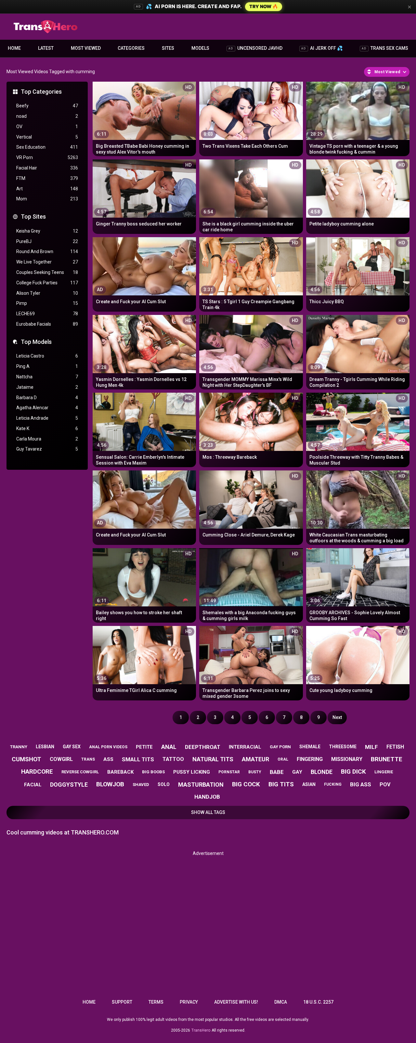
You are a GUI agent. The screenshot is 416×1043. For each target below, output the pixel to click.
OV (47, 126)
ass (108, 759)
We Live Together (47, 261)
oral (283, 759)
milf (371, 747)
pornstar (229, 772)
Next (337, 717)
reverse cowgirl (80, 771)
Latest (46, 48)
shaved (141, 784)
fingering (310, 759)
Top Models (36, 341)
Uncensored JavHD (255, 48)
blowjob (110, 784)
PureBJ (47, 241)
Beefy (47, 105)
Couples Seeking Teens (47, 272)
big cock (246, 784)
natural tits (212, 759)
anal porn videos (108, 747)
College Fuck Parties (47, 282)
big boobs (153, 771)
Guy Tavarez (47, 449)
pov (385, 784)
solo (164, 784)
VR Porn (47, 157)
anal (168, 746)
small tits (138, 759)
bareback (120, 772)
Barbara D (47, 397)
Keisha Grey (47, 231)
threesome (343, 746)
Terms (156, 1002)
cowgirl (61, 759)
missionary (346, 759)
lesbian (45, 746)
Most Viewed (86, 48)
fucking (333, 784)
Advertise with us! (236, 1002)
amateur (255, 759)
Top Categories (41, 91)
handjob (207, 796)
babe (277, 772)
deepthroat (202, 747)
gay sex (72, 746)
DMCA (280, 1002)
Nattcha (47, 376)
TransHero (200, 1030)
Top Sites (33, 216)
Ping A (47, 366)
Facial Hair (47, 167)
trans (88, 759)
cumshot (26, 759)
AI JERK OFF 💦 (322, 48)
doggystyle (69, 784)
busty (254, 772)
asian (309, 784)
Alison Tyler (47, 293)
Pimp (47, 303)
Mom (47, 198)
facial (33, 785)
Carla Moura (47, 438)
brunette (386, 759)
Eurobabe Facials (47, 324)
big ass (360, 784)
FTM (47, 178)
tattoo (173, 759)
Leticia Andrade (47, 418)
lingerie (383, 771)
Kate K (47, 428)
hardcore (37, 771)
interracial (245, 747)
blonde (321, 771)
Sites (168, 48)
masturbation (201, 784)
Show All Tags (208, 812)
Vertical (47, 137)
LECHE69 (47, 313)
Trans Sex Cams (385, 48)
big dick (353, 771)
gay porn (280, 746)
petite (144, 747)
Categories (131, 48)
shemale (309, 746)
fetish (395, 747)
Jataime (47, 387)
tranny (18, 746)
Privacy (189, 1002)
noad (47, 116)
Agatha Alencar (47, 407)
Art (47, 188)
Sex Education (47, 147)
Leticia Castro (47, 356)
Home (14, 48)
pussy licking (191, 772)
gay (297, 772)
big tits (281, 784)
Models (200, 48)
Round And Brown (47, 251)
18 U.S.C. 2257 (318, 1002)
